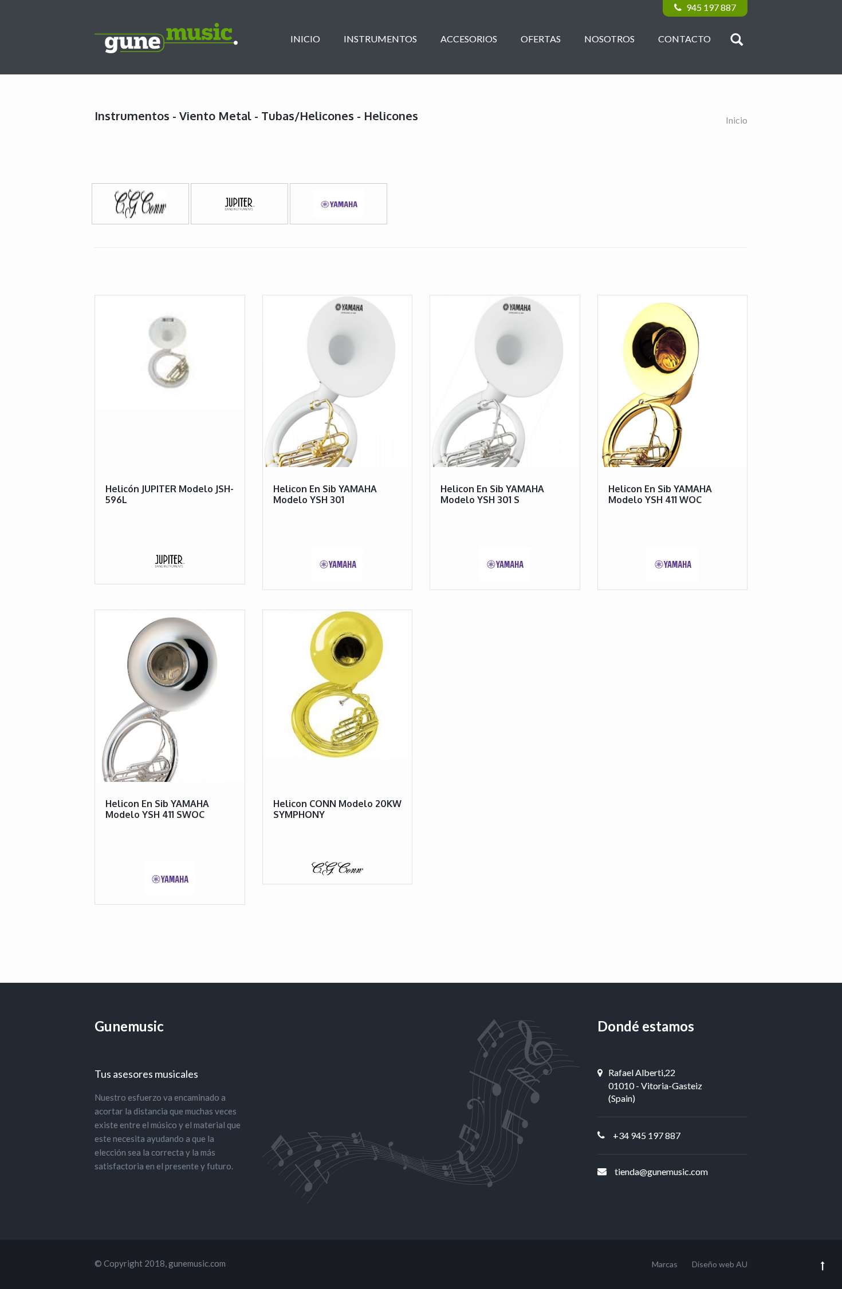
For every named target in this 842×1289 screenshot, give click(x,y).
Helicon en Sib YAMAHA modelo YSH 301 (325, 494)
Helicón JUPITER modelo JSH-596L (169, 494)
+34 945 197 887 (646, 1135)
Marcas (665, 1264)
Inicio (305, 38)
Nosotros (609, 38)
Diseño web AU (719, 1264)
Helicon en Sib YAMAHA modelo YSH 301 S (492, 494)
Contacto (684, 38)
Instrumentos (380, 38)
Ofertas (541, 38)
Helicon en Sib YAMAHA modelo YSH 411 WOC (660, 494)
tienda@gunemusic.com (661, 1171)
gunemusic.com (197, 1263)
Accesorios (468, 38)
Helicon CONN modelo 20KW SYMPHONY (337, 809)
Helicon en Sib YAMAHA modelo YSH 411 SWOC (157, 809)
